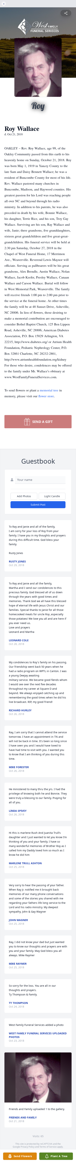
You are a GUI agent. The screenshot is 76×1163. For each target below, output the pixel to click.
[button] (38, 1077)
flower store (46, 396)
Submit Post (38, 504)
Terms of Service (48, 1146)
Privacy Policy (27, 1146)
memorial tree (49, 390)
